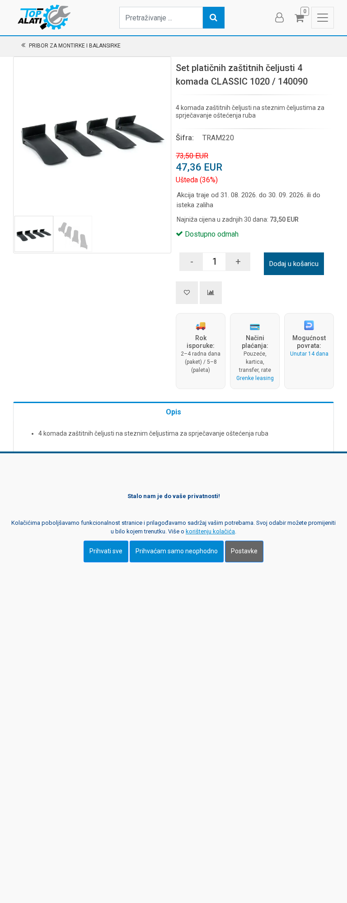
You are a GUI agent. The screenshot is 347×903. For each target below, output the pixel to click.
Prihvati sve (105, 551)
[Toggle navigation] (322, 18)
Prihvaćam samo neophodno (177, 551)
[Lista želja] (187, 292)
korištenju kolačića (210, 531)
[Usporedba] (211, 292)
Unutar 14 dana (309, 354)
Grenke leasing (255, 378)
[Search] (214, 18)
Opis (173, 412)
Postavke (244, 551)
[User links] (279, 18)
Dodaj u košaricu (294, 264)
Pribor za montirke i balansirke (75, 46)
